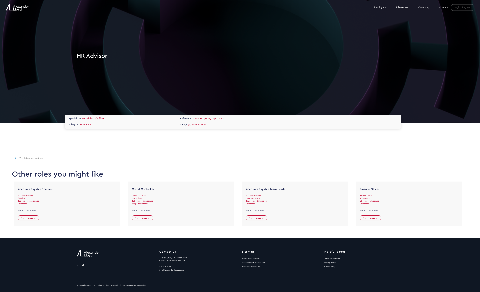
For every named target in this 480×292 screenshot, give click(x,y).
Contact (443, 7)
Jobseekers (402, 7)
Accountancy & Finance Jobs (253, 262)
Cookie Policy (330, 266)
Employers (380, 7)
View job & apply (28, 218)
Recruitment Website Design (134, 285)
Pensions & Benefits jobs (251, 266)
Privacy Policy (330, 262)
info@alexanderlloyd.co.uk (171, 270)
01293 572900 (165, 266)
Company (423, 7)
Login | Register (462, 7)
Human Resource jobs (251, 258)
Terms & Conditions (332, 258)
